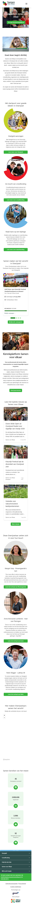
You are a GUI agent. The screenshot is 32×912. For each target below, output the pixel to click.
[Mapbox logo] (6, 759)
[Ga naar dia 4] (20, 317)
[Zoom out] (4, 717)
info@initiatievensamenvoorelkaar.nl (11, 876)
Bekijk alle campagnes (15, 321)
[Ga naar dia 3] (18, 317)
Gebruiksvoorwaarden (12, 883)
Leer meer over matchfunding (15, 249)
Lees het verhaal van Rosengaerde (15, 586)
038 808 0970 (5, 878)
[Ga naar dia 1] (12, 317)
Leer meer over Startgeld (15, 151)
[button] (26, 4)
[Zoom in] (4, 715)
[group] (15, 294)
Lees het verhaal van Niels (15, 694)
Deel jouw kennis (16, 390)
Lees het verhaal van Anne (16, 640)
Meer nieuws (15, 523)
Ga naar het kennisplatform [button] (16, 22)
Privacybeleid (22, 883)
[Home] (8, 3)
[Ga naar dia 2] (16, 317)
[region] (16, 736)
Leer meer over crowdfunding (15, 199)
